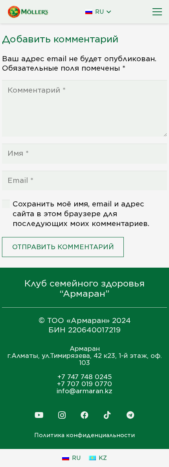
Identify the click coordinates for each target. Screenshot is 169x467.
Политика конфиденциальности (84, 435)
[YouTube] (39, 415)
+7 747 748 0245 (84, 377)
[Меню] (157, 12)
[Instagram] (62, 415)
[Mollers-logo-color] (28, 12)
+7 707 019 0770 (84, 384)
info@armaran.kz (84, 391)
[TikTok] (107, 415)
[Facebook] (84, 415)
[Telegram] (130, 415)
